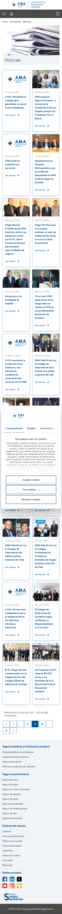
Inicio (5, 21)
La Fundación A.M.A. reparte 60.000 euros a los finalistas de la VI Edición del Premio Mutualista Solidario (46, 680)
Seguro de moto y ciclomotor (16, 789)
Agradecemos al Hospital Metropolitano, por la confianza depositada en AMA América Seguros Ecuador (45, 171)
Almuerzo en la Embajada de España (13, 300)
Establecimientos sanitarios (15, 756)
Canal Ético (7, 850)
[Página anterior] (6, 724)
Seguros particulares (15, 774)
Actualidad (15, 21)
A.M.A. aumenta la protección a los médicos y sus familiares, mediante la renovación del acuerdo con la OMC (16, 371)
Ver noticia (10, 115)
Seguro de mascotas (12, 818)
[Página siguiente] (13, 730)
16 (29, 723)
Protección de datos (11, 845)
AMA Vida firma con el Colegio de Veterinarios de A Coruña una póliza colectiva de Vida (45, 367)
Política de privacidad (12, 840)
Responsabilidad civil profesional (18, 752)
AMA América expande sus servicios (12, 164)
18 (43, 723)
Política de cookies (11, 855)
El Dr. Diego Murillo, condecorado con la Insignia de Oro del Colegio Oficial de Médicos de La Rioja (16, 677)
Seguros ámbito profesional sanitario (26, 746)
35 (7, 730)
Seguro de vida (9, 813)
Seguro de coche (10, 779)
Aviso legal (7, 860)
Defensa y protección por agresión (18, 766)
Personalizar (29, 489)
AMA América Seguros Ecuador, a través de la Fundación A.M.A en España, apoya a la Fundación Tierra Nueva (45, 107)
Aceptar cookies (31, 480)
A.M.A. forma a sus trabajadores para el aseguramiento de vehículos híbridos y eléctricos (15, 618)
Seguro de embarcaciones (14, 808)
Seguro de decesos (11, 794)
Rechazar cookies (31, 499)
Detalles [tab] (31, 428)
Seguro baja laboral (11, 761)
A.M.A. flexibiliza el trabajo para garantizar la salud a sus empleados (15, 102)
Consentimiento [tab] (14, 428)
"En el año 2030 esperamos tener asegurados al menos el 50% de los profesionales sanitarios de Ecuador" (44, 307)
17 (36, 723)
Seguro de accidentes (12, 803)
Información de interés (13, 836)
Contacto (6, 831)
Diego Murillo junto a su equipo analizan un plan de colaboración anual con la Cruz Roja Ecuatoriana (45, 234)
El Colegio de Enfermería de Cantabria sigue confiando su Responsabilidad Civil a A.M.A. (44, 618)
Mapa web (7, 865)
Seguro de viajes (10, 798)
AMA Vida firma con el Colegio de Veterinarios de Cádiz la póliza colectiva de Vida (16, 552)
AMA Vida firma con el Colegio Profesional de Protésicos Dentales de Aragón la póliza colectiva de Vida (46, 556)
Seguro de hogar (10, 784)
